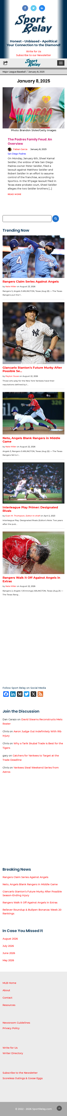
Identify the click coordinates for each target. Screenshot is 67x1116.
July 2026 (8, 945)
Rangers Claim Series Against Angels (25, 877)
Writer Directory (13, 1053)
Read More (14, 194)
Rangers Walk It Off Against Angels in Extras (30, 902)
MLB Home (9, 982)
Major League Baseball (14, 71)
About (6, 990)
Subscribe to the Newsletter (20, 1072)
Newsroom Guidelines (16, 1022)
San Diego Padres (17, 153)
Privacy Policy (11, 1028)
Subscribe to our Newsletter (33, 55)
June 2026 (9, 953)
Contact (7, 997)
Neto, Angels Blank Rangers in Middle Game (30, 884)
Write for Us (33, 51)
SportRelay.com (42, 1109)
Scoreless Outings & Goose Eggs (23, 1078)
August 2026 (10, 938)
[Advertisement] (33, 639)
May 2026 (8, 960)
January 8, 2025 (38, 149)
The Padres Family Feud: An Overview (30, 141)
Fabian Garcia (20, 149)
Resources (9, 1005)
